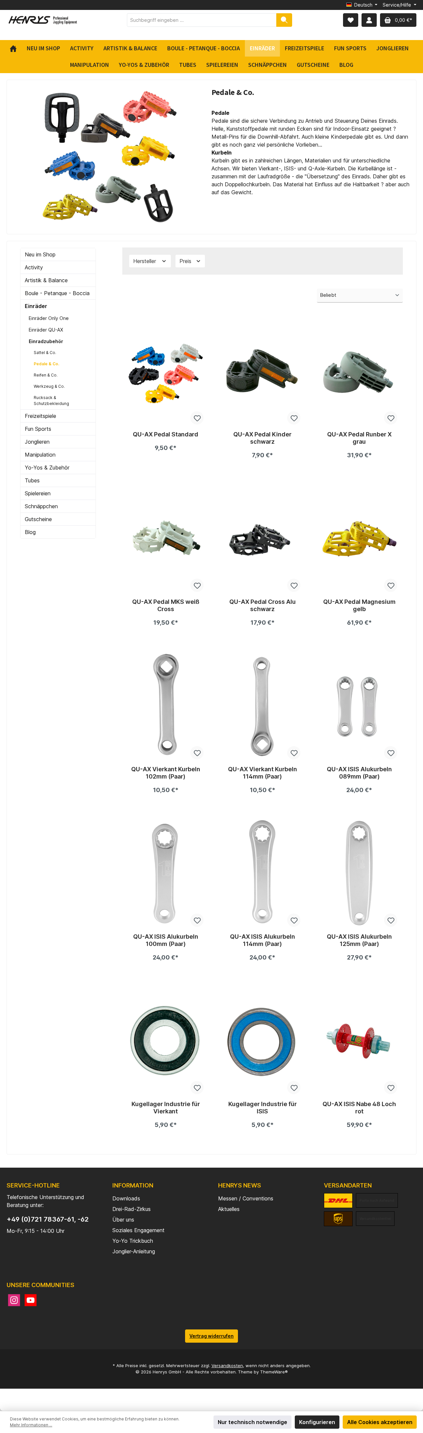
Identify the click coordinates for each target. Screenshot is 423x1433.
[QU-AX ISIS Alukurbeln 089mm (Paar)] (359, 706)
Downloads (126, 1198)
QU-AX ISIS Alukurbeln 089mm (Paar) (359, 773)
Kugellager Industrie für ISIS (262, 1107)
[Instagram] (14, 1300)
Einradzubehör (46, 341)
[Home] (16, 48)
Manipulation (40, 454)
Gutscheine (38, 519)
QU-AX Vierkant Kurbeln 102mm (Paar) (165, 773)
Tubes (32, 480)
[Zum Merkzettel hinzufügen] (197, 418)
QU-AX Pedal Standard (165, 434)
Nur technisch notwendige (252, 1422)
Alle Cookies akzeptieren (379, 1422)
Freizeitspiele (40, 416)
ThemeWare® (274, 1371)
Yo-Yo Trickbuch (132, 1240)
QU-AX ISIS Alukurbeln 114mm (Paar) (262, 940)
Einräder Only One (49, 318)
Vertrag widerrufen (211, 1336)
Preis (186, 261)
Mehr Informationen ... (31, 1424)
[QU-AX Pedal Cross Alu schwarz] (262, 538)
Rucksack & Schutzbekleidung (51, 400)
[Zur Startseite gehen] (43, 20)
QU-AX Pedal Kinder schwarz (262, 438)
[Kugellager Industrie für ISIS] (262, 1041)
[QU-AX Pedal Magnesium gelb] (359, 538)
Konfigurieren (317, 1422)
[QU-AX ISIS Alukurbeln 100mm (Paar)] (166, 873)
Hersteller (145, 261)
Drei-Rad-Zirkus (131, 1209)
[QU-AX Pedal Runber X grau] (359, 371)
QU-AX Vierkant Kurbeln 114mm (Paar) (262, 773)
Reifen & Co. (46, 375)
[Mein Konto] (369, 20)
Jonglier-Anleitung (133, 1251)
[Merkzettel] (350, 20)
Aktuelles (229, 1209)
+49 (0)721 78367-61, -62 (48, 1219)
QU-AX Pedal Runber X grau (359, 438)
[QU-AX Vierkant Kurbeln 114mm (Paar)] (262, 706)
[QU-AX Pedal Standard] (166, 371)
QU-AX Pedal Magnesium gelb (359, 605)
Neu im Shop (40, 254)
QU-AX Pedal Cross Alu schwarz (262, 605)
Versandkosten (227, 1365)
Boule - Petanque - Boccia (57, 293)
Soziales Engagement (138, 1230)
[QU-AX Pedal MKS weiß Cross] (166, 538)
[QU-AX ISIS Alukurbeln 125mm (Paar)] (359, 873)
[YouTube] (30, 1300)
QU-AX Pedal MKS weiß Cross (165, 605)
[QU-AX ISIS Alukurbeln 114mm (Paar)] (262, 873)
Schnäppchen (41, 506)
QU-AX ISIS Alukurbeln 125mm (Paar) (359, 940)
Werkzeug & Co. (49, 386)
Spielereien (38, 493)
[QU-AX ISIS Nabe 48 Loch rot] (359, 1041)
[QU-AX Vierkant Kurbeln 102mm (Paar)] (166, 706)
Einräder (36, 306)
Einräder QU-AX (46, 330)
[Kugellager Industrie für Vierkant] (166, 1041)
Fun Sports (38, 428)
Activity (34, 267)
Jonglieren (37, 441)
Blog (30, 532)
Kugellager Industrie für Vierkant (166, 1107)
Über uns (123, 1219)
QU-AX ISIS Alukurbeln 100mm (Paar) (165, 940)
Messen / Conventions (245, 1198)
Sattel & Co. (45, 352)
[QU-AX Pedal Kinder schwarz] (262, 371)
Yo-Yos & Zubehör (47, 467)
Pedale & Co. (46, 363)
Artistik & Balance (46, 280)
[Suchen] (284, 20)
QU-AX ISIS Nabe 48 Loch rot (359, 1107)
